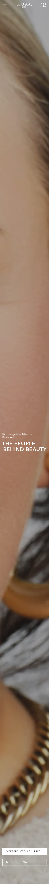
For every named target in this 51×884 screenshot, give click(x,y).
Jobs (43, 6)
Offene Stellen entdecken (26, 851)
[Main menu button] (5, 5)
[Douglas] (24, 5)
